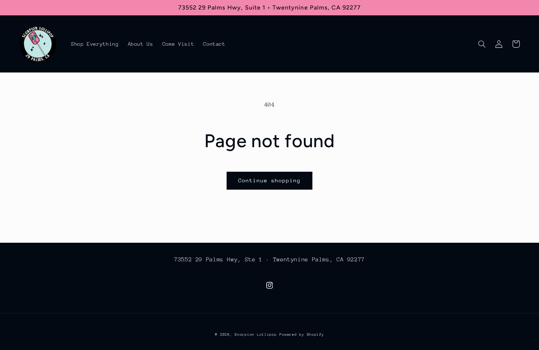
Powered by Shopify (301, 334)
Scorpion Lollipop (256, 334)
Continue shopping (269, 180)
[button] (482, 44)
